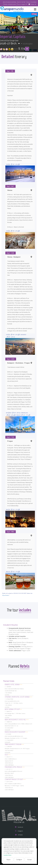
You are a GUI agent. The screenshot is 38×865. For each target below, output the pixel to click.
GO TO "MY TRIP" (22, 2)
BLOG (28, 2)
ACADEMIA (34, 2)
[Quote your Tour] (27, 49)
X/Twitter (20, 835)
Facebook (20, 827)
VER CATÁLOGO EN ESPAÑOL (9, 2)
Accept (29, 859)
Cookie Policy (7, 855)
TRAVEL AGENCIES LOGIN (10, 4)
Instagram (20, 831)
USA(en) (32, 4)
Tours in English (21, 4)
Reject (8, 859)
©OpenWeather (5, 595)
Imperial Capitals (12, 36)
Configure (19, 859)
